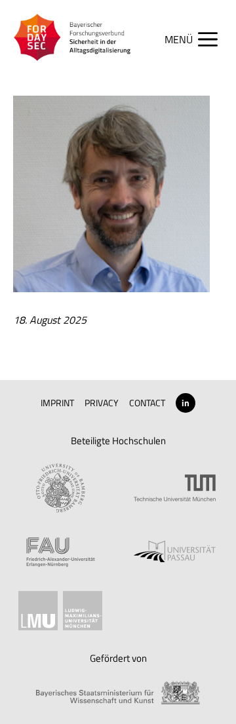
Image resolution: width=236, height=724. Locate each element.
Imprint (57, 403)
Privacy (102, 403)
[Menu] (197, 39)
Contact (147, 403)
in (185, 403)
